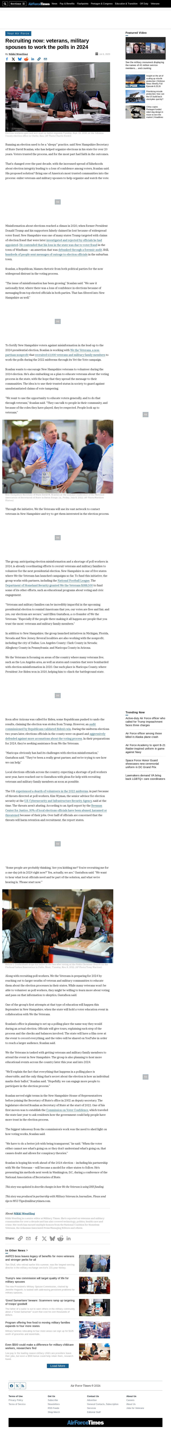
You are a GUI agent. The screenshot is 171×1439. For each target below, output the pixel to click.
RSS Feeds (53, 1408)
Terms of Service (17, 1404)
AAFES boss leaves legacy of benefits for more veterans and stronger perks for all (39, 1258)
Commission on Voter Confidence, (67, 1110)
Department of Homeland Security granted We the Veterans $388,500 (49, 585)
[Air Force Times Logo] (39, 3)
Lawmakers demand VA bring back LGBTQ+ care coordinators (145, 777)
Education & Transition (126, 4)
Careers (130, 1400)
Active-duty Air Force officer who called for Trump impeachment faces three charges (145, 722)
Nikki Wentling (18, 54)
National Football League (74, 580)
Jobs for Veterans (135, 1408)
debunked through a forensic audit (80, 249)
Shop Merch (54, 1412)
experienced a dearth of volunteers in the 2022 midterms (52, 791)
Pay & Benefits (67, 4)
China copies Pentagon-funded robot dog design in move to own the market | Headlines (154, 112)
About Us (131, 1404)
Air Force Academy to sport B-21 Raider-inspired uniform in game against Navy (146, 749)
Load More (57, 1366)
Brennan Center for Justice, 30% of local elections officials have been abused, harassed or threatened (56, 810)
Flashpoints (82, 4)
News (54, 4)
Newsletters (54, 1404)
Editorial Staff (94, 1412)
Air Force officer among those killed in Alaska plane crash (144, 735)
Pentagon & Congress (102, 4)
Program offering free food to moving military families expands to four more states (37, 1324)
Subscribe (53, 1400)
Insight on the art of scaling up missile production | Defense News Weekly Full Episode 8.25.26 (155, 81)
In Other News (15, 1250)
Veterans (155, 4)
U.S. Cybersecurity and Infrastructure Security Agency (58, 800)
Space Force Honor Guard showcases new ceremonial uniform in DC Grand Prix (142, 764)
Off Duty (144, 4)
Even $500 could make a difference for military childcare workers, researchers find (39, 1346)
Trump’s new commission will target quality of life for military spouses (37, 1280)
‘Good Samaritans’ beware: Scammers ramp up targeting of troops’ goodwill (40, 1302)
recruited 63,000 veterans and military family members (70, 355)
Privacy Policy (16, 1400)
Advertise (92, 1400)
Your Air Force (18, 33)
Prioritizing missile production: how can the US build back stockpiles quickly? (155, 95)
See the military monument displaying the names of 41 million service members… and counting (145, 65)
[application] (146, 48)
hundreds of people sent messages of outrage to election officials (46, 254)
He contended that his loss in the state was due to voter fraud (58, 245)
